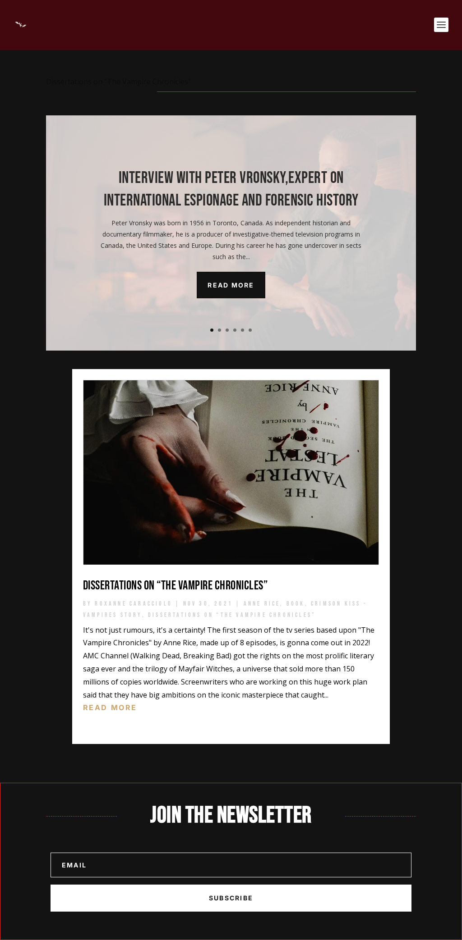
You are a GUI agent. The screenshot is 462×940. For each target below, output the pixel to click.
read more (110, 707)
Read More (231, 285)
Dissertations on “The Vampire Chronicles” (175, 585)
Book (295, 603)
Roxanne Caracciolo (133, 603)
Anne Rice (262, 603)
